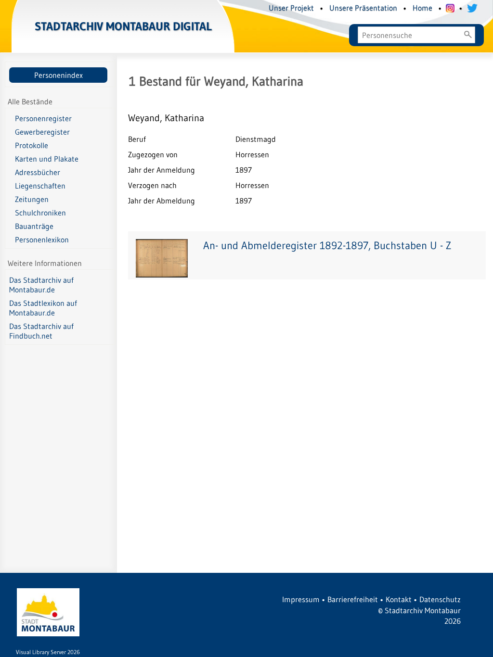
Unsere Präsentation (363, 8)
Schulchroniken (40, 212)
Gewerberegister (42, 132)
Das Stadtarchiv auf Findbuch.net (41, 331)
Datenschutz (440, 599)
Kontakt (399, 599)
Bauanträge (34, 226)
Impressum (301, 599)
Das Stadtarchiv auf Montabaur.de (41, 284)
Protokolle (31, 145)
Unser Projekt (291, 8)
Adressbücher (37, 172)
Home (422, 8)
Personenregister (43, 118)
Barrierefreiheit (352, 599)
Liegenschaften (40, 185)
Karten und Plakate (46, 159)
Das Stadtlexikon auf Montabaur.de (43, 307)
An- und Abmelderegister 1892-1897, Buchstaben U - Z (327, 245)
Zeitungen (32, 199)
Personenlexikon (42, 239)
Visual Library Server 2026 (48, 652)
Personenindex (58, 75)
